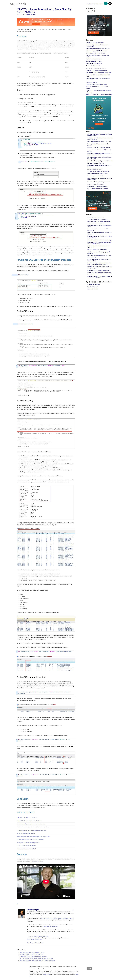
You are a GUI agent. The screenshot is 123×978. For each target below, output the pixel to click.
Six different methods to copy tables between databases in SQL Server (100, 138)
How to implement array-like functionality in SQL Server (99, 166)
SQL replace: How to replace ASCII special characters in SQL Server (99, 157)
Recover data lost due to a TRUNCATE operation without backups (99, 260)
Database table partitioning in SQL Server (96, 84)
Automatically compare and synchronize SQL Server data (98, 246)
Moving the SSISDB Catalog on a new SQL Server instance (98, 87)
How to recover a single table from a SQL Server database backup (99, 256)
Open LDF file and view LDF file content (97, 249)
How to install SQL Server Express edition (97, 186)
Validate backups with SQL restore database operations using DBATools (33, 836)
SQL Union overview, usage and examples (97, 188)
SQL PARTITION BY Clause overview (95, 42)
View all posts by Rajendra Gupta (35, 943)
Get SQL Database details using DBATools (26, 845)
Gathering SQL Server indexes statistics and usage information (98, 91)
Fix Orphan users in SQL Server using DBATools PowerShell (30, 839)
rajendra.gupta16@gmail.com (34, 939)
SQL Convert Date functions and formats (96, 68)
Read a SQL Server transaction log (95, 217)
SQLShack (18, 3)
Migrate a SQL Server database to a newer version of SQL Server (99, 273)
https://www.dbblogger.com (41, 936)
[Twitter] (73, 910)
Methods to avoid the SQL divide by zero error (98, 147)
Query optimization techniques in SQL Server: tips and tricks (99, 150)
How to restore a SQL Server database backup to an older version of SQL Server (99, 277)
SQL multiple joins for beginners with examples (98, 48)
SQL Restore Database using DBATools (26, 833)
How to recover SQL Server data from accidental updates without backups (99, 243)
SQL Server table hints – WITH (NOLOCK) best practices (97, 56)
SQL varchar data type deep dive (95, 163)
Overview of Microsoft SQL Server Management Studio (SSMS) (98, 79)
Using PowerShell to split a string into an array (98, 182)
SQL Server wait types (92, 289)
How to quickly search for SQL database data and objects (99, 225)
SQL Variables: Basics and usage (94, 59)
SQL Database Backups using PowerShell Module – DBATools (31, 824)
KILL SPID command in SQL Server (95, 184)
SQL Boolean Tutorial (91, 82)
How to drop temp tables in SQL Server (97, 176)
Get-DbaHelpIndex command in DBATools (26, 848)
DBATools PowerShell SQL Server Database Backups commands (31, 830)
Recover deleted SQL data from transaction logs (99, 240)
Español (101, 4)
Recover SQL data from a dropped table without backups (99, 233)
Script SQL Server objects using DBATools (31, 954)
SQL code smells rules (92, 286)
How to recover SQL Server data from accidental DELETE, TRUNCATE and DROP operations (99, 263)
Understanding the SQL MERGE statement (96, 51)
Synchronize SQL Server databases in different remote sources (99, 229)
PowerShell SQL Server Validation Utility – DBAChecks (29, 821)
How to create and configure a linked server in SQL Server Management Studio (100, 154)
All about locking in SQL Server (95, 169)
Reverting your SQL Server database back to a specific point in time (100, 267)
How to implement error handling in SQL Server (99, 141)
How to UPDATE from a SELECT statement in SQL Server (98, 75)
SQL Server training (92, 4)
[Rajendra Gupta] (21, 918)
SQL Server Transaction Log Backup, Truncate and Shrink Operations (99, 134)
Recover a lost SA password (93, 66)
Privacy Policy (46, 974)
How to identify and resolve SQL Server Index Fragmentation (97, 45)
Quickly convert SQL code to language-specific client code (98, 252)
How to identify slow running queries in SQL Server (100, 161)
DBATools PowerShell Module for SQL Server (27, 817)
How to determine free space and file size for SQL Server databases (99, 178)
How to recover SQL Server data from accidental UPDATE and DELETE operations (99, 222)
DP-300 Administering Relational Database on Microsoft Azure (56, 918)
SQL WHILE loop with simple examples (95, 53)
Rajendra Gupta (31, 14)
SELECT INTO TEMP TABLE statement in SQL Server (98, 72)
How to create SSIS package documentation (98, 270)
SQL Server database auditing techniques (97, 219)
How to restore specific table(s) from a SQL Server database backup (99, 237)
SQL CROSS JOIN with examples (94, 63)
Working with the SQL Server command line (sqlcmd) (99, 94)
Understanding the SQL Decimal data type (96, 70)
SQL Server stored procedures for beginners (98, 171)
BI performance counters (93, 284)
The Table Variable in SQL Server (94, 61)
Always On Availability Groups (50, 926)
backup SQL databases (37, 861)
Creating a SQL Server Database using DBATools (28, 842)
